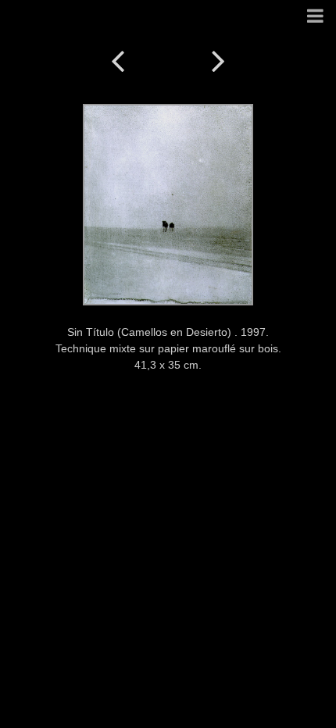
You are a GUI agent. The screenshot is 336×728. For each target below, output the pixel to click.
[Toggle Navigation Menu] (315, 17)
